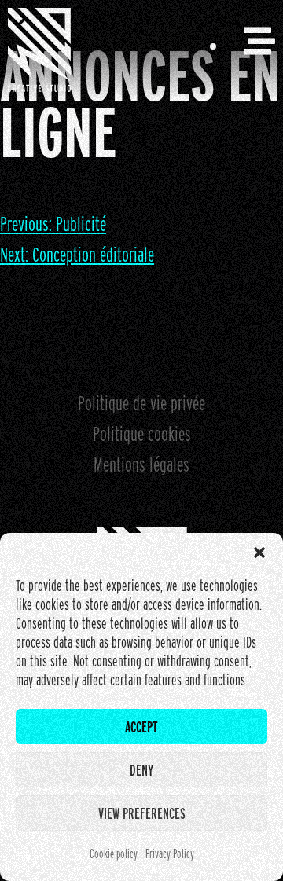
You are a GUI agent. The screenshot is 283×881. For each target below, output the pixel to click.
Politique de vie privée (141, 403)
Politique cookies (142, 433)
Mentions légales (141, 464)
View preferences (142, 813)
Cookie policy (114, 853)
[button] (259, 552)
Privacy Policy (169, 853)
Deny (141, 770)
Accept (141, 727)
